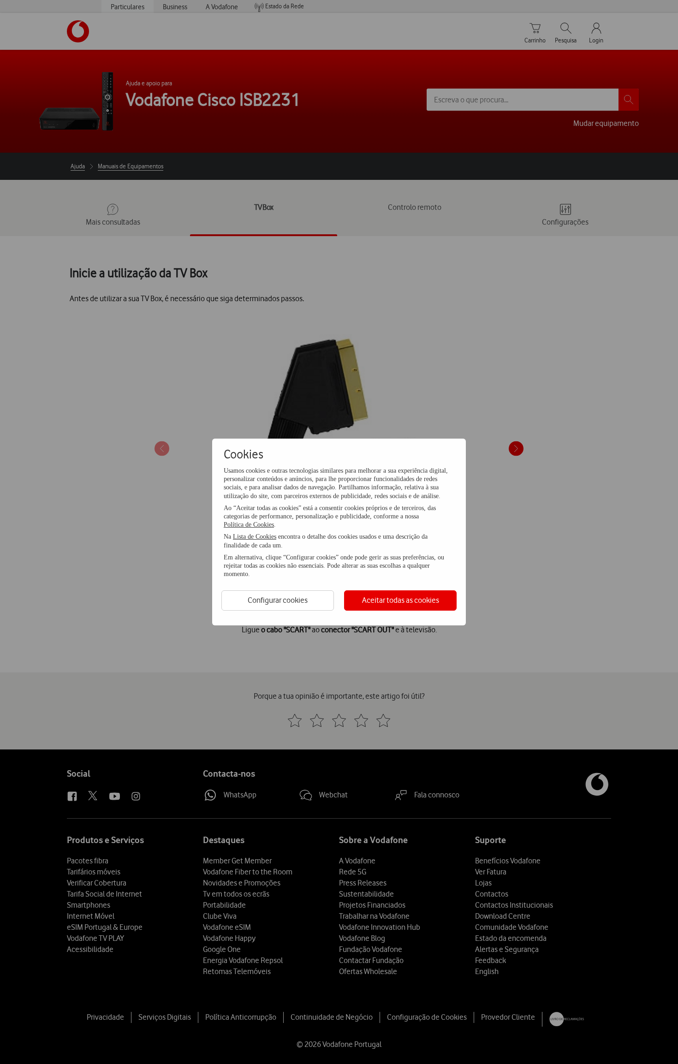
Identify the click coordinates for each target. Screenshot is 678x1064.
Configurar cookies (278, 600)
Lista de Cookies (254, 536)
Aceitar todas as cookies (400, 600)
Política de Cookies (249, 524)
